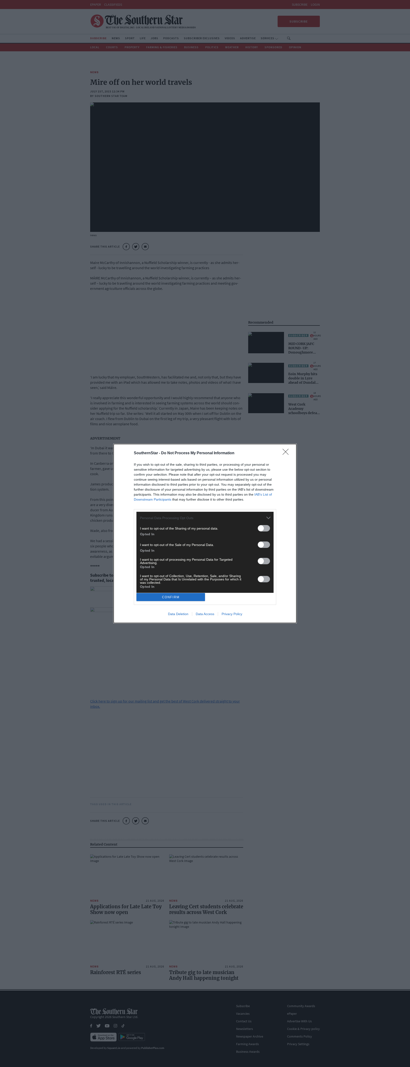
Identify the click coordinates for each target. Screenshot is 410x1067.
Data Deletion (178, 614)
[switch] (264, 528)
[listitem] (205, 517)
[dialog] (205, 533)
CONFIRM (171, 597)
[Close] (287, 453)
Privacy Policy (232, 614)
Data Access (205, 614)
